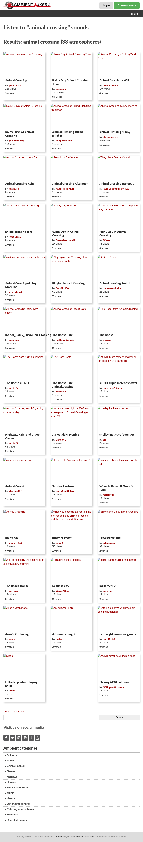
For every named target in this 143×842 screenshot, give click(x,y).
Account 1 (15, 236)
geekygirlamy (111, 85)
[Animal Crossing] (24, 522)
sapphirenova (64, 140)
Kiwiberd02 (15, 491)
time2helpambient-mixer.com (111, 836)
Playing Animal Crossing (68, 283)
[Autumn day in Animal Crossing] (24, 64)
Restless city (60, 586)
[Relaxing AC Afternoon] (71, 168)
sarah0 (60, 543)
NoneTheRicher (65, 491)
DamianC (61, 439)
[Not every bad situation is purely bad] (119, 470)
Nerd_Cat (14, 388)
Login (106, 5)
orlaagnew (109, 543)
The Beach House (17, 586)
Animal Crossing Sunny (114, 132)
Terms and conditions (43, 836)
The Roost (106, 335)
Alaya (12, 690)
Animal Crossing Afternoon (70, 183)
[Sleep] (24, 666)
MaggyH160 (15, 543)
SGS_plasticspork (113, 687)
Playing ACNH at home (114, 682)
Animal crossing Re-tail (114, 283)
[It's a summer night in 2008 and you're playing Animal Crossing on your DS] (71, 419)
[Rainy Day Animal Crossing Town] (71, 64)
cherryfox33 (16, 292)
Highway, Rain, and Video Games (22, 436)
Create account (127, 5)
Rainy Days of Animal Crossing (19, 134)
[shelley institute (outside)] (119, 419)
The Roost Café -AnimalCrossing (63, 385)
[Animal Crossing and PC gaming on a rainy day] (24, 419)
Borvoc (107, 340)
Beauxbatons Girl (66, 240)
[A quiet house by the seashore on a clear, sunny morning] (24, 570)
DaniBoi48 (109, 639)
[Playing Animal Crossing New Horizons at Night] (71, 267)
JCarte (106, 240)
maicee (13, 639)
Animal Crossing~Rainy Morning (20, 285)
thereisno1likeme (113, 388)
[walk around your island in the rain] (24, 267)
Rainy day (11, 537)
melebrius (108, 494)
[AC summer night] (71, 618)
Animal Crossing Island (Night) (67, 134)
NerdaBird (14, 443)
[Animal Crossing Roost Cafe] (71, 319)
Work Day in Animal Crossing (65, 233)
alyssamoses (110, 137)
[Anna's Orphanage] (24, 618)
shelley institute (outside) (116, 434)
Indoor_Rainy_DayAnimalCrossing (24, 335)
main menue (107, 586)
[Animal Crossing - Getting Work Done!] (119, 64)
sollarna (107, 590)
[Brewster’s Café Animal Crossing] (119, 522)
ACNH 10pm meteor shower (118, 383)
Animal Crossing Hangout (116, 183)
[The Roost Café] (71, 367)
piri (105, 439)
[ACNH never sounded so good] (119, 666)
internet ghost (62, 537)
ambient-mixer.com (29, 5)
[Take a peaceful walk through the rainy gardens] (119, 216)
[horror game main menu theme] (119, 570)
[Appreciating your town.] (24, 470)
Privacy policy (23, 836)
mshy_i (60, 639)
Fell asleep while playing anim (21, 684)
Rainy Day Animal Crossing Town (70, 82)
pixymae (13, 590)
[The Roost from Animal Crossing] (119, 319)
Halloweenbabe (112, 288)
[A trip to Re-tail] (119, 267)
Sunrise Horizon (63, 486)
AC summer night (64, 634)
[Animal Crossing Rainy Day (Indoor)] (24, 319)
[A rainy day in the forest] (71, 216)
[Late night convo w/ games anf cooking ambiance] (119, 618)
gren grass (15, 85)
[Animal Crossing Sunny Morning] (119, 116)
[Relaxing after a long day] (71, 570)
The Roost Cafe (62, 335)
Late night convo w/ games (117, 634)
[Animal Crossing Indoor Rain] (24, 168)
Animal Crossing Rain (19, 183)
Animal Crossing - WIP (114, 80)
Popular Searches (13, 710)
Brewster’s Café (110, 537)
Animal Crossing (16, 80)
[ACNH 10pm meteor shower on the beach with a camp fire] (119, 367)
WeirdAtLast (63, 590)
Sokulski (61, 89)
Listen (12, 73)
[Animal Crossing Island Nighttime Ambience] (71, 116)
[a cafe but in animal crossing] (24, 216)
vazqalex (14, 188)
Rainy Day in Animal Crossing (112, 233)
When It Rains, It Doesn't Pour (116, 488)
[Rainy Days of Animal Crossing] (24, 116)
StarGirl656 (62, 288)
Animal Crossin (15, 486)
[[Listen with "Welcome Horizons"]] (71, 470)
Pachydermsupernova (116, 188)
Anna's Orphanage (17, 634)
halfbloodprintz (65, 188)
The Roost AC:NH (17, 383)
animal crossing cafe (18, 231)
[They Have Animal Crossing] (119, 168)
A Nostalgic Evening (65, 434)
